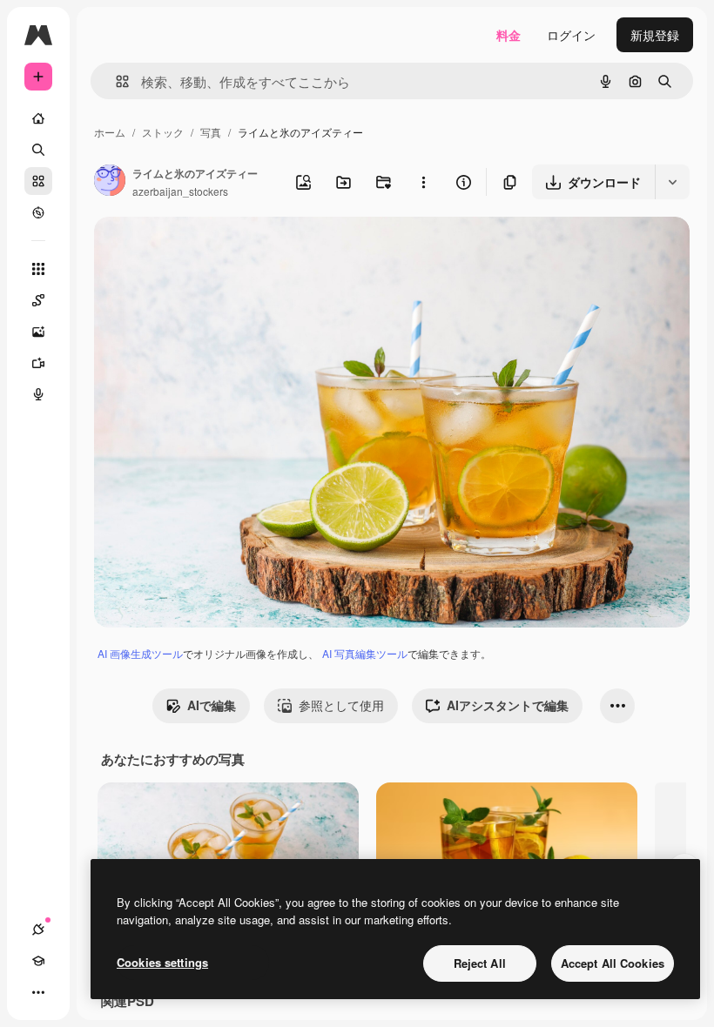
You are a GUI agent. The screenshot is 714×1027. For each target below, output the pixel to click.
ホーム (109, 131)
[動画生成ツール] (38, 363)
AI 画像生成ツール (140, 653)
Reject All (480, 963)
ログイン (571, 35)
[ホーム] (38, 118)
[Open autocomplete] (115, 81)
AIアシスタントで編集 (508, 705)
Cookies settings (162, 962)
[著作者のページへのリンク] (109, 181)
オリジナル (213, 250)
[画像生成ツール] (38, 332)
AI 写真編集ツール (365, 653)
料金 (508, 35)
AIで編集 (211, 705)
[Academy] (38, 961)
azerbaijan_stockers (180, 191)
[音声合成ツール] (38, 394)
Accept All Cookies (612, 963)
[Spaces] (38, 300)
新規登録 (654, 35)
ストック (163, 131)
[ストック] (38, 181)
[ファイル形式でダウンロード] (672, 181)
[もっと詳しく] (38, 212)
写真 (210, 131)
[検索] (38, 150)
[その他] (38, 992)
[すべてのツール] (38, 269)
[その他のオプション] (423, 181)
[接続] (38, 929)
